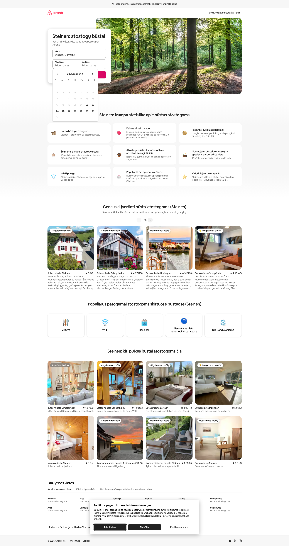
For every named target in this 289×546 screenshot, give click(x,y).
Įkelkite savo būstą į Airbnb (224, 12)
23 (93, 104)
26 (69, 111)
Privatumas (74, 540)
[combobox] (79, 55)
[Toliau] (150, 220)
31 (57, 117)
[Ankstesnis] (139, 220)
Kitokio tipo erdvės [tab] (85, 489)
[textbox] (66, 65)
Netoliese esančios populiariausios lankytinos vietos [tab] (126, 489)
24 (57, 111)
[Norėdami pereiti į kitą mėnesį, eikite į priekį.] (93, 74)
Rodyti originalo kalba (166, 4)
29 (87, 111)
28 (81, 111)
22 (87, 104)
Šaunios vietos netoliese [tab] (59, 489)
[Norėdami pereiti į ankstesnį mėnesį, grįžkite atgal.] (58, 74)
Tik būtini (144, 527)
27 (75, 111)
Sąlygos (86, 540)
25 (63, 111)
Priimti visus (110, 527)
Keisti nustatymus (179, 527)
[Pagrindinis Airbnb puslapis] (55, 12)
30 (93, 111)
